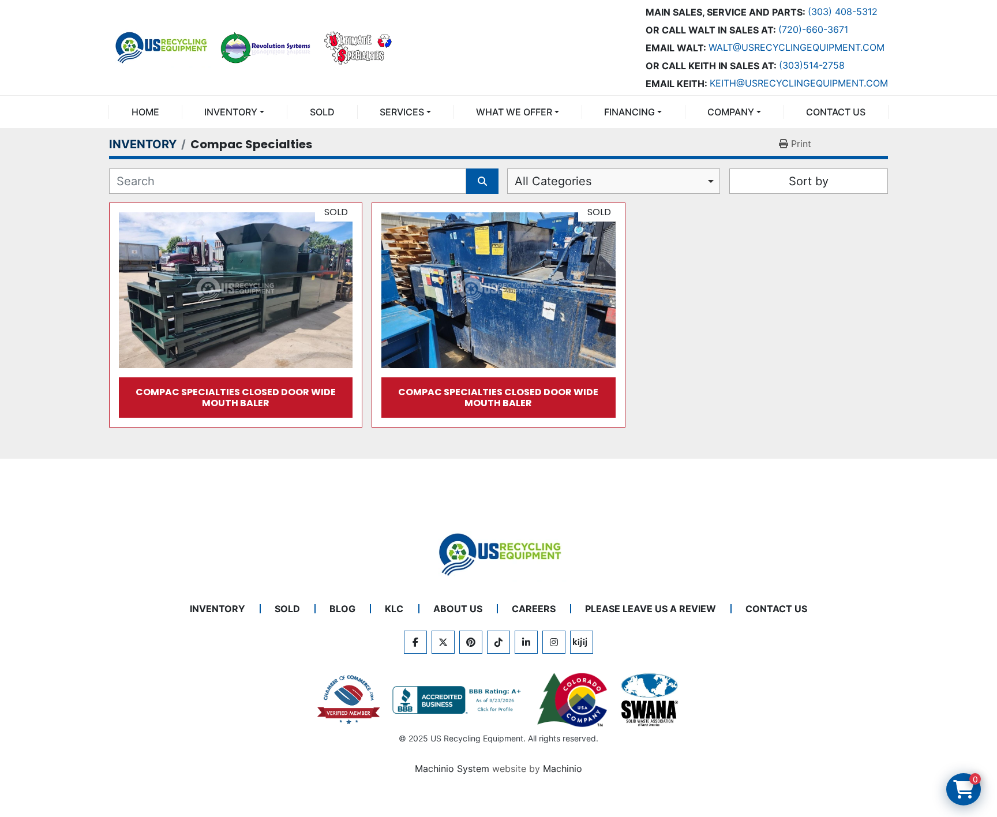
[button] (234, 112)
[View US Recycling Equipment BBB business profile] (458, 700)
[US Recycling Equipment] (498, 554)
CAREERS (534, 608)
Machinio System (452, 768)
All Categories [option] (553, 181)
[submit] (482, 181)
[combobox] (613, 181)
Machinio (562, 768)
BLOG (342, 608)
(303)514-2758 (812, 65)
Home (145, 112)
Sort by (809, 181)
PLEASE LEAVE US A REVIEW (650, 608)
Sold (322, 112)
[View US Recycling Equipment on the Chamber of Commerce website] (349, 700)
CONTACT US (835, 112)
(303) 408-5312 (843, 11)
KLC (394, 608)
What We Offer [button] (514, 112)
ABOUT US (457, 608)
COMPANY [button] (730, 112)
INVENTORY (230, 112)
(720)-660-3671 (813, 29)
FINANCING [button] (629, 112)
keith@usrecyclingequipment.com (799, 83)
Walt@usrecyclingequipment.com (796, 47)
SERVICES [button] (402, 112)
